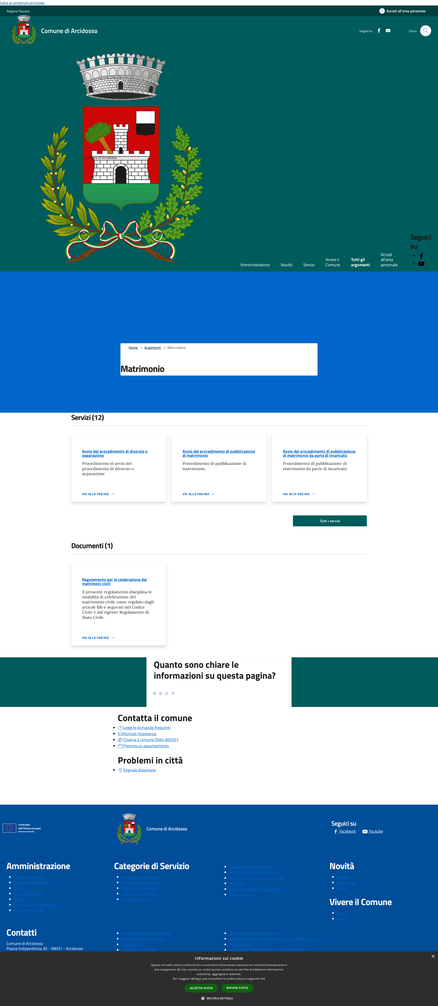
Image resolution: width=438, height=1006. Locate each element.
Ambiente (237, 883)
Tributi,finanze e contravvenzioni (257, 878)
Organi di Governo (29, 877)
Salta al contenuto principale (22, 2)
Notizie (343, 877)
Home (133, 347)
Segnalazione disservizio (142, 939)
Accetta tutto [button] (201, 988)
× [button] (433, 956)
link (263, 978)
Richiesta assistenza (138, 950)
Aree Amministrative (31, 882)
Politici (19, 899)
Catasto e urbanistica (139, 894)
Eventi (342, 919)
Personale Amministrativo (36, 905)
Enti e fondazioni (28, 894)
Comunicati (346, 882)
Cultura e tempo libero (140, 882)
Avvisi (342, 888)
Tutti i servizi (330, 521)
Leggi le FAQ (131, 944)
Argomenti (152, 347)
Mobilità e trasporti (137, 899)
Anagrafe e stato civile (140, 877)
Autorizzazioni (241, 894)
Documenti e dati (28, 910)
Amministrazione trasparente (254, 933)
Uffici (18, 888)
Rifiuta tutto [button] (237, 988)
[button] (219, 998)
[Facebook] (377, 30)
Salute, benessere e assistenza (255, 889)
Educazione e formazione (251, 867)
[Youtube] (386, 30)
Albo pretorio (240, 944)
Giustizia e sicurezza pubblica (254, 872)
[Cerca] (425, 30)
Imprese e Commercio (140, 888)
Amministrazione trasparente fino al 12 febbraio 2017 (275, 939)
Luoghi (343, 913)
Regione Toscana (18, 11)
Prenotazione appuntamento (146, 933)
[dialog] (219, 979)
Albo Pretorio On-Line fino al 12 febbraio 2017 (269, 950)
